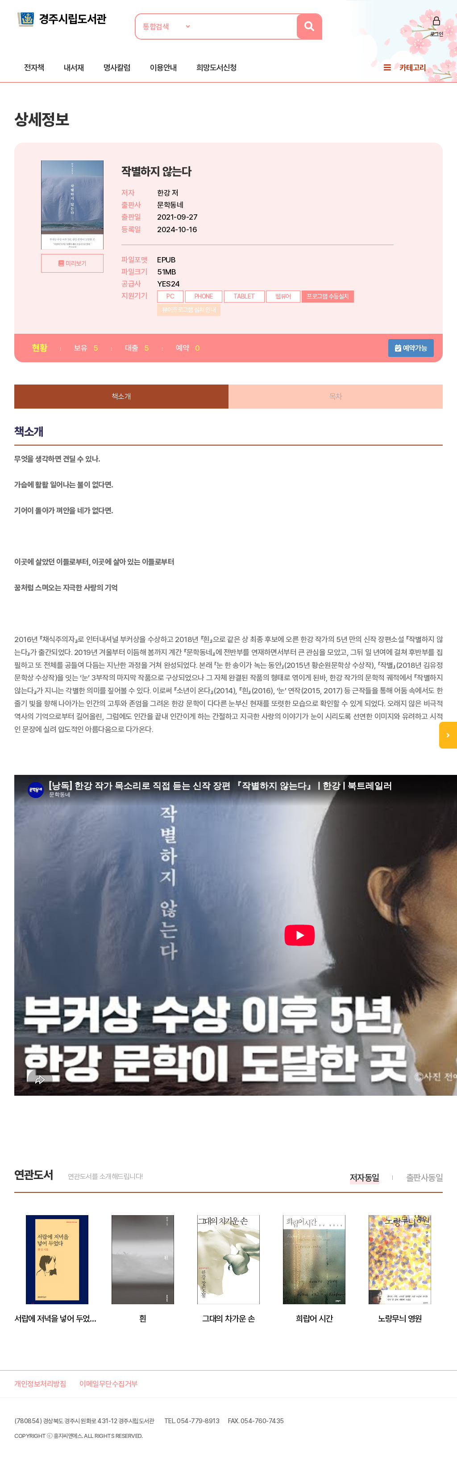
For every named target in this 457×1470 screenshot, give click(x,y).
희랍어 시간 (314, 1318)
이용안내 (163, 67)
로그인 (436, 34)
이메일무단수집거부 (108, 1384)
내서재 (74, 67)
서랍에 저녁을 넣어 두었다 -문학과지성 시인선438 (57, 1318)
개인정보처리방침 (40, 1384)
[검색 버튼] (309, 26)
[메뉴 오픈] (448, 735)
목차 (335, 396)
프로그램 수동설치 (328, 296)
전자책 (34, 67)
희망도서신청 (216, 67)
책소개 (121, 396)
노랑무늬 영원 (400, 1318)
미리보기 (76, 263)
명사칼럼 (117, 67)
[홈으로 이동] (61, 18)
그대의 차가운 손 (228, 1318)
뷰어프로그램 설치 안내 (189, 309)
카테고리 (412, 67)
